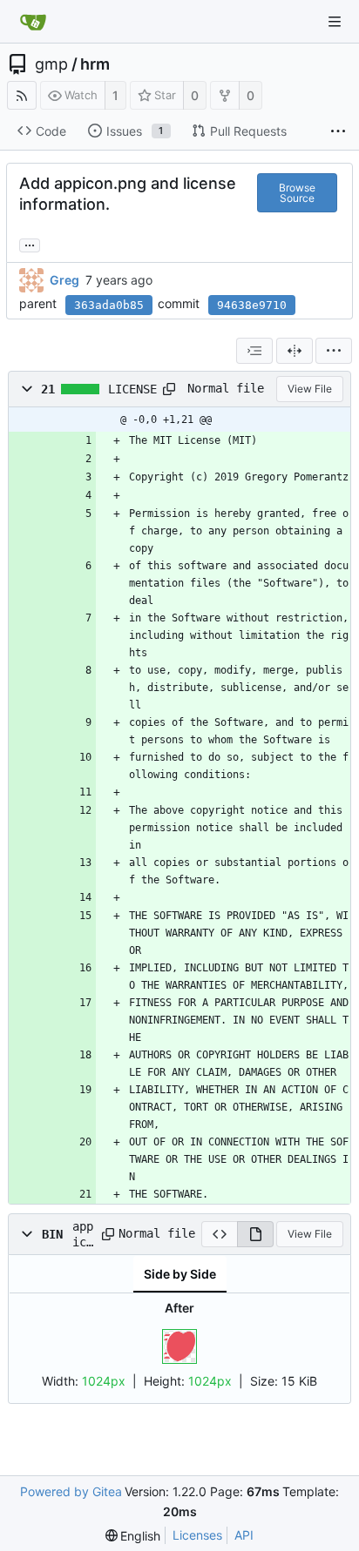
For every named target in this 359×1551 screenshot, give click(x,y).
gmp (51, 64)
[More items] (338, 131)
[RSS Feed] (22, 95)
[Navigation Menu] (334, 21)
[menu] (333, 351)
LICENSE (132, 389)
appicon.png (82, 1235)
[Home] (33, 21)
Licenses (197, 1535)
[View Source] (219, 1234)
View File (310, 388)
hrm (95, 64)
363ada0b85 (109, 305)
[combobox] (254, 351)
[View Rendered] (255, 1234)
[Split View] (294, 351)
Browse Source (297, 193)
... (29, 243)
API (244, 1535)
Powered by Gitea (71, 1491)
